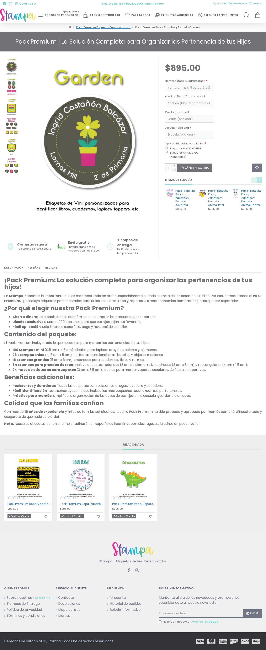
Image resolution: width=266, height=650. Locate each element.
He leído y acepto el (190, 622)
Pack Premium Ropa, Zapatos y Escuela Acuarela (185, 198)
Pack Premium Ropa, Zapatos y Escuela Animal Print (218, 198)
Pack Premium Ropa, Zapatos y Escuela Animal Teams (251, 198)
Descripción (13, 268)
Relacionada (133, 445)
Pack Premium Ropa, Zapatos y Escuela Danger (29, 504)
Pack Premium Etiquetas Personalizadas (103, 27)
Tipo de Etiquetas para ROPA (184, 143)
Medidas (50, 268)
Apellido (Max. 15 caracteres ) (185, 96)
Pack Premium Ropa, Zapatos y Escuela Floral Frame (81, 504)
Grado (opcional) (177, 112)
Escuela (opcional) (178, 128)
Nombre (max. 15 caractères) (185, 81)
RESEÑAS (34, 268)
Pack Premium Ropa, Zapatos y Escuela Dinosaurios (133, 504)
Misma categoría (178, 180)
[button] (254, 180)
